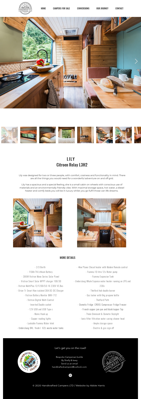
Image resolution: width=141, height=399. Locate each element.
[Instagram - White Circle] (70, 375)
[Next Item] (136, 61)
